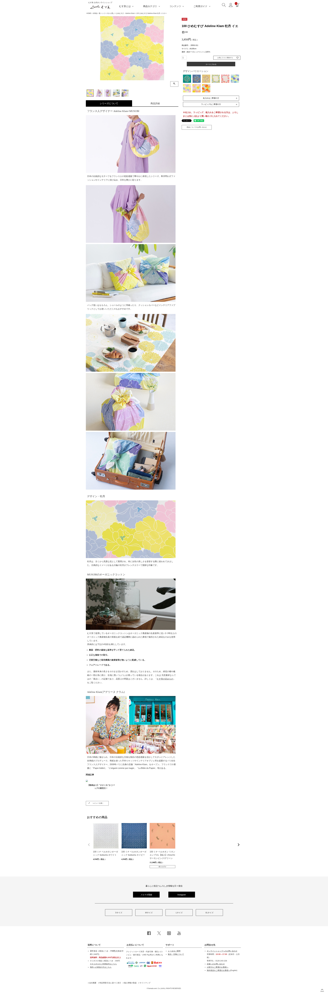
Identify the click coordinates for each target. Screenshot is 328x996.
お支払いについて (135, 945)
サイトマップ (145, 983)
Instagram (181, 895)
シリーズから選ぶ (108, 13)
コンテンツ (175, 6)
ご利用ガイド (200, 6)
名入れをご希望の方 (211, 98)
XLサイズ (209, 913)
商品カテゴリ (150, 6)
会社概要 (92, 983)
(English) (222, 970)
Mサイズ (149, 913)
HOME (88, 13)
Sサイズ (118, 913)
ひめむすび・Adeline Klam (125, 13)
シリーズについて (109, 103)
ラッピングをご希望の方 (211, 104)
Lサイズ (179, 913)
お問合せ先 (209, 945)
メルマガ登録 (146, 895)
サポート (170, 945)
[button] (89, 845)
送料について (94, 945)
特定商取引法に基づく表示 (110, 983)
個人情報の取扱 (130, 983)
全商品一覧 (96, 13)
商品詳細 (155, 103)
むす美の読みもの (165, 679)
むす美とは (125, 6)
